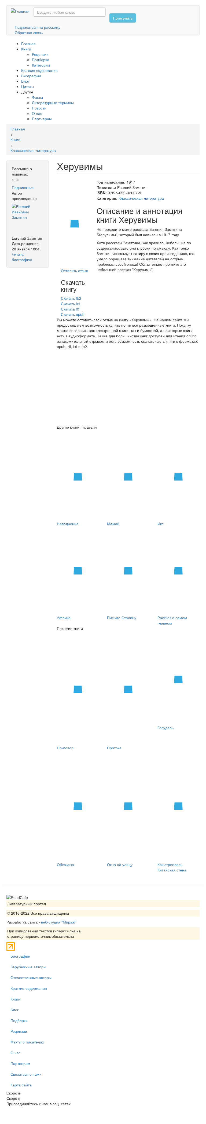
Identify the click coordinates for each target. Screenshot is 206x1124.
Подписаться (23, 187)
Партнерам (42, 118)
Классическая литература (141, 198)
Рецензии (40, 54)
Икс (160, 523)
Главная (28, 43)
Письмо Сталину (121, 617)
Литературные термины (53, 102)
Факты (37, 97)
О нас (37, 113)
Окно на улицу (120, 864)
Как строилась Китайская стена (171, 867)
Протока (114, 747)
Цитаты (27, 86)
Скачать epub (72, 314)
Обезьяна (65, 864)
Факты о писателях (27, 1042)
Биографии (31, 75)
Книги (26, 49)
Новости (39, 108)
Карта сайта (21, 1084)
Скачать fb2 (71, 298)
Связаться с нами (26, 1074)
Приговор (65, 747)
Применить (123, 18)
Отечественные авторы (31, 977)
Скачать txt (70, 303)
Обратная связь (29, 32)
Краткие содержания (39, 70)
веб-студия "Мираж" (58, 922)
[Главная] (22, 11)
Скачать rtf (70, 309)
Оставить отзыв (74, 270)
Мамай (113, 523)
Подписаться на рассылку (37, 27)
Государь (165, 727)
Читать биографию (22, 256)
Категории (41, 65)
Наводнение (68, 523)
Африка (64, 617)
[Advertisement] (128, 386)
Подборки (40, 59)
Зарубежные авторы (28, 966)
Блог (25, 81)
